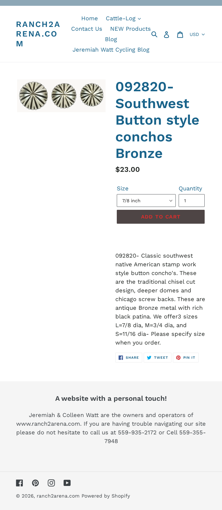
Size (123, 188)
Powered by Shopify (106, 496)
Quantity (190, 188)
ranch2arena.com (38, 33)
